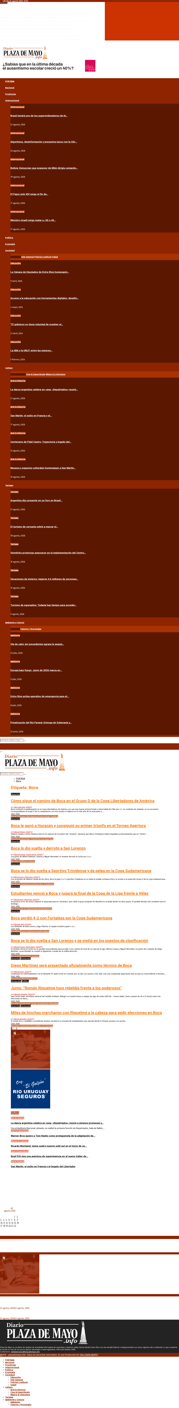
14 (12, 1222)
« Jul (2, 1234)
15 (15, 1222)
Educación (15, 263)
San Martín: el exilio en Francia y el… (31, 415)
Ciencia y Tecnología (20, 1404)
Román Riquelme (50, 1003)
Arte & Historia (18, 381)
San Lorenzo (29, 861)
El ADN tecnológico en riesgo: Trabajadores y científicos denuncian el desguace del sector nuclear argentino (45, 21)
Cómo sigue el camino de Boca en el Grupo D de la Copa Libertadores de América (82, 800)
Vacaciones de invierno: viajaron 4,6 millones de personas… (44, 579)
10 (1, 1222)
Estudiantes (36, 908)
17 (1, 1225)
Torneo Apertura (45, 839)
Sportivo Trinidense (44, 884)
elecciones (21, 1003)
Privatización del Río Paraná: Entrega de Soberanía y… (41, 722)
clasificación (21, 956)
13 (9, 1222)
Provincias (10, 94)
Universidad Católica (48, 816)
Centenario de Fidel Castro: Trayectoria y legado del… (40, 441)
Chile (18, 816)
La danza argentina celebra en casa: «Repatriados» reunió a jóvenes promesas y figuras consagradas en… (44, 14)
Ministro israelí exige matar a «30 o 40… (33, 220)
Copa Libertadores (29, 816)
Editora (16, 832)
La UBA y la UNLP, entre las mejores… (31, 350)
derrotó (19, 861)
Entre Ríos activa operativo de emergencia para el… (39, 696)
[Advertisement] (89, 1188)
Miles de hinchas (45, 1026)
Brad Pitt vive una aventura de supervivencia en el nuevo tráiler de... (49, 1156)
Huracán (20, 839)
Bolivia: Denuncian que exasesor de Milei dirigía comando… (44, 168)
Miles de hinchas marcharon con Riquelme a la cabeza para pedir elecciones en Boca (86, 1012)
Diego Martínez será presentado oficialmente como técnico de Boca (71, 965)
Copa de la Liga (23, 908)
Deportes (15, 794)
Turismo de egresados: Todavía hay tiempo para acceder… (43, 605)
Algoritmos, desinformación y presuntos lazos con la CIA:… (43, 141)
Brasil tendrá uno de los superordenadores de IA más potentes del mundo (30, 7)
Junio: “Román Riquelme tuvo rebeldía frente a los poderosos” (66, 988)
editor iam (17, 807)
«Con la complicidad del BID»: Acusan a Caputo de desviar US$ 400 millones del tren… (35, 25)
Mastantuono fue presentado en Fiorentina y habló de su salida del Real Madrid (33, 32)
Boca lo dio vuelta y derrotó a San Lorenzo (48, 848)
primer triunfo (31, 839)
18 (4, 1225)
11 (4, 1222)
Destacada (25, 958)
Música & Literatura (20, 1141)
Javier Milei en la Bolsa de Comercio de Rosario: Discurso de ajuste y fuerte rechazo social (48, 1248)
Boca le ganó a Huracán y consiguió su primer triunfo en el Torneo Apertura (78, 825)
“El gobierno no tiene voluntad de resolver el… (36, 324)
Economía (10, 244)
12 (7, 1222)
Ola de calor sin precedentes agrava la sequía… (37, 644)
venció (49, 908)
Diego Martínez (23, 978)
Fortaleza (44, 931)
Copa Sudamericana (25, 884)
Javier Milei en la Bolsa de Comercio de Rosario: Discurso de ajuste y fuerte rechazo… (36, 10)
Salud (13, 1385)
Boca (13, 816)
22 (15, 1225)
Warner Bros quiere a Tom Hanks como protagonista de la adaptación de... (53, 1135)
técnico (33, 978)
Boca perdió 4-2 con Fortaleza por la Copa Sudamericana (61, 918)
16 (18, 1222)
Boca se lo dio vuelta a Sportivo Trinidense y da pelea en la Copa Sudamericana (81, 870)
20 (10, 1225)
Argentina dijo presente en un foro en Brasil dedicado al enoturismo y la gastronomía (35, 18)
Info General (16, 1380)
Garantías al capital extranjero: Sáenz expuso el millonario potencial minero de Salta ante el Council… (42, 39)
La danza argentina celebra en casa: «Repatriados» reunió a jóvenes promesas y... (57, 1123)
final (44, 908)
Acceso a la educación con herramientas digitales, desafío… (44, 298)
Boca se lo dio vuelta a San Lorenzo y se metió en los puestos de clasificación (79, 940)
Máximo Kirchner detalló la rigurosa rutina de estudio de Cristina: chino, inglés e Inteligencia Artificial (42, 28)
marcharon (31, 1026)
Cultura (9, 368)
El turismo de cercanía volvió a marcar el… (34, 526)
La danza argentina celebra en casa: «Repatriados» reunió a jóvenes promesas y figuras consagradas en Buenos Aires (62, 1251)
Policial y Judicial (19, 1382)
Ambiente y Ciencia (14, 622)
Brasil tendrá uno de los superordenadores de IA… (38, 115)
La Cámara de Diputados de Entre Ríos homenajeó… (39, 272)
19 (7, 1225)
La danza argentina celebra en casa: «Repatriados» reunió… (44, 389)
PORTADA (9, 81)
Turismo (9, 485)
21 (12, 1225)
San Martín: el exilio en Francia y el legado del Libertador (43, 1166)
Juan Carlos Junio (34, 1003)
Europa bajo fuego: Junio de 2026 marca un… (36, 670)
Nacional (9, 88)
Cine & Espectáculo (20, 1130)
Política (9, 237)
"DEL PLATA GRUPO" (88, 1355)
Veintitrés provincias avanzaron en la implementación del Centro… (48, 552)
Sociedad (10, 250)
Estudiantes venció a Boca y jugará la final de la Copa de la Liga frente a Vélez (79, 893)
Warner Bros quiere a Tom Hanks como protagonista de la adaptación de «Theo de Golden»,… (38, 36)
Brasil (18, 931)
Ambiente (15, 635)
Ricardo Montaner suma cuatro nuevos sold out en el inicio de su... (49, 1146)
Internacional (12, 100)
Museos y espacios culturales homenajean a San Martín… (43, 468)
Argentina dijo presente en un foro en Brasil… (36, 500)
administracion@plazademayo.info (25, 1352)
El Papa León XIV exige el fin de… (29, 194)
